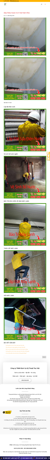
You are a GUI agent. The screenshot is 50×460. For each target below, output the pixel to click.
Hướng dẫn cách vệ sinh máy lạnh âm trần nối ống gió (17, 351)
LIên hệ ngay (24, 380)
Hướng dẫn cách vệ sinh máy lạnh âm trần (15, 345)
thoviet (6, 15)
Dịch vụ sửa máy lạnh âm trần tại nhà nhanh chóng (17, 349)
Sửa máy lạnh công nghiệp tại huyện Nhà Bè (15, 347)
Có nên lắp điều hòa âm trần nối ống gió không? (16, 353)
